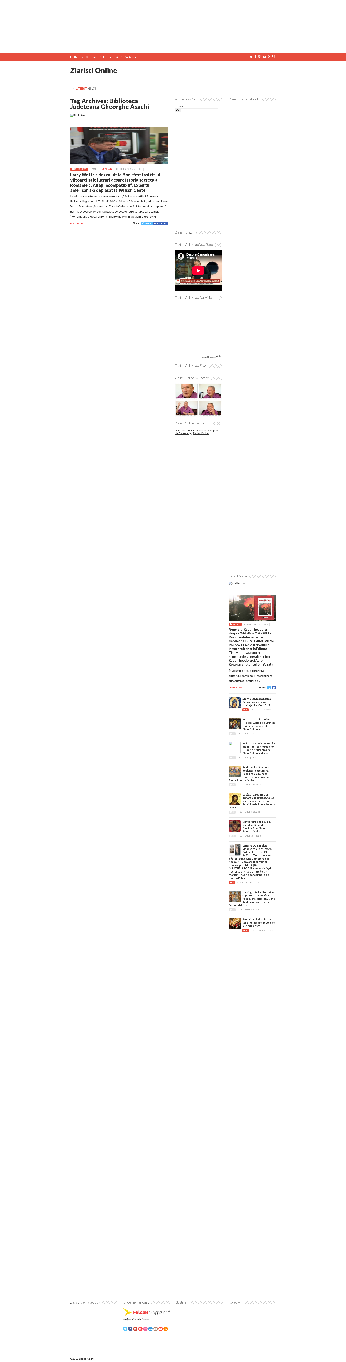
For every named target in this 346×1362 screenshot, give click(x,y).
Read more (76, 223)
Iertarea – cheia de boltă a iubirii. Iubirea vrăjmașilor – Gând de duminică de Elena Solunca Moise (258, 748)
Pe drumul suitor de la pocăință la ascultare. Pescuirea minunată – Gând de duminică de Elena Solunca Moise (249, 774)
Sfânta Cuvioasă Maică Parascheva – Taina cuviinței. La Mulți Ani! (256, 702)
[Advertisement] (173, 25)
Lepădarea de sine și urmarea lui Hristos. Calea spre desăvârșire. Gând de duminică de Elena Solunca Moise (252, 801)
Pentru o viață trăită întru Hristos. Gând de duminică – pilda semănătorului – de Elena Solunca (258, 724)
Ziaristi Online (93, 70)
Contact (91, 56)
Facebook (162, 223)
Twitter (148, 223)
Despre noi (110, 56)
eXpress (107, 169)
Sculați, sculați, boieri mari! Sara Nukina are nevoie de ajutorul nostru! (258, 922)
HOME (74, 56)
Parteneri (130, 56)
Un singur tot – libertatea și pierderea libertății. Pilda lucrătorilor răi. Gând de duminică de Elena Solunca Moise (252, 899)
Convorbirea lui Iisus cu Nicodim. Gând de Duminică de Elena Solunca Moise (256, 826)
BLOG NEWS (80, 169)
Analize (236, 624)
